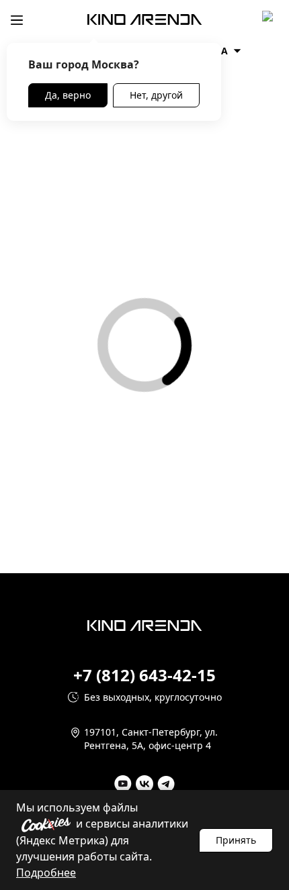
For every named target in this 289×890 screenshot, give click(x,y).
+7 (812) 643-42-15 (144, 675)
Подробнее (46, 872)
